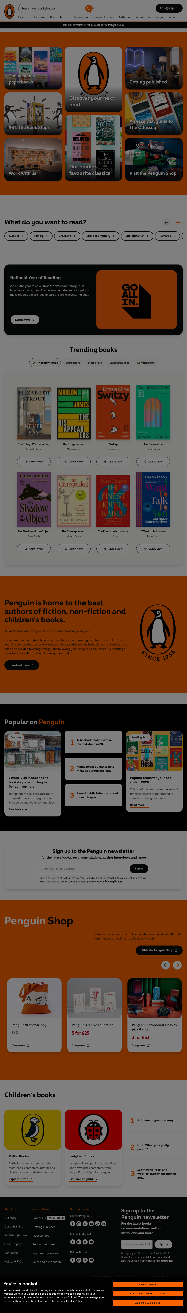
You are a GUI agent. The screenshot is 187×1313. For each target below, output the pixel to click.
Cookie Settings (148, 1284)
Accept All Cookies (147, 1303)
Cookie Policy (74, 1301)
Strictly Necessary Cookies (147, 1293)
